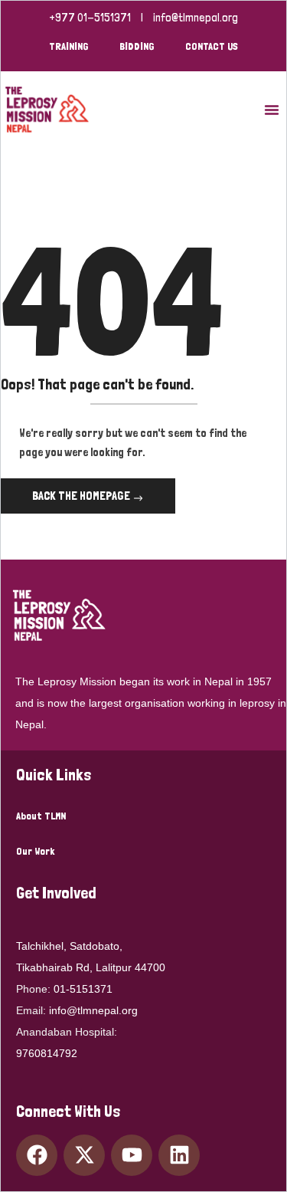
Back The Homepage (82, 495)
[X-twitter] (84, 1155)
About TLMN (41, 815)
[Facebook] (36, 1155)
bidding (137, 46)
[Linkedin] (179, 1155)
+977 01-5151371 (90, 18)
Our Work (35, 851)
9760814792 (46, 1053)
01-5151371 (83, 989)
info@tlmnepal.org (195, 18)
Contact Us (211, 46)
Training (69, 46)
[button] (271, 109)
